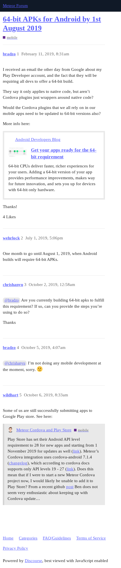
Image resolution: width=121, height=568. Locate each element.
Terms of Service (91, 538)
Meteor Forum (15, 5)
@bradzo (12, 300)
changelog (18, 463)
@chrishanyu (15, 363)
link (76, 451)
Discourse (33, 560)
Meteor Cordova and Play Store (43, 430)
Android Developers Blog (37, 139)
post (69, 486)
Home (8, 538)
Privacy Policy (15, 548)
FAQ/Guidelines (57, 538)
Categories (28, 538)
